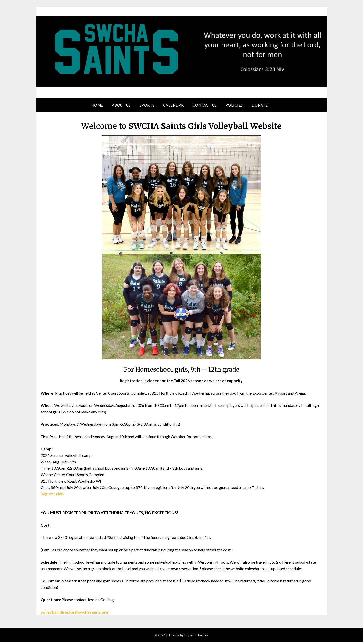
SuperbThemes (196, 635)
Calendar (173, 105)
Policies (234, 105)
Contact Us (205, 105)
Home (97, 105)
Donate (260, 105)
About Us (121, 105)
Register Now (52, 493)
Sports (147, 105)
